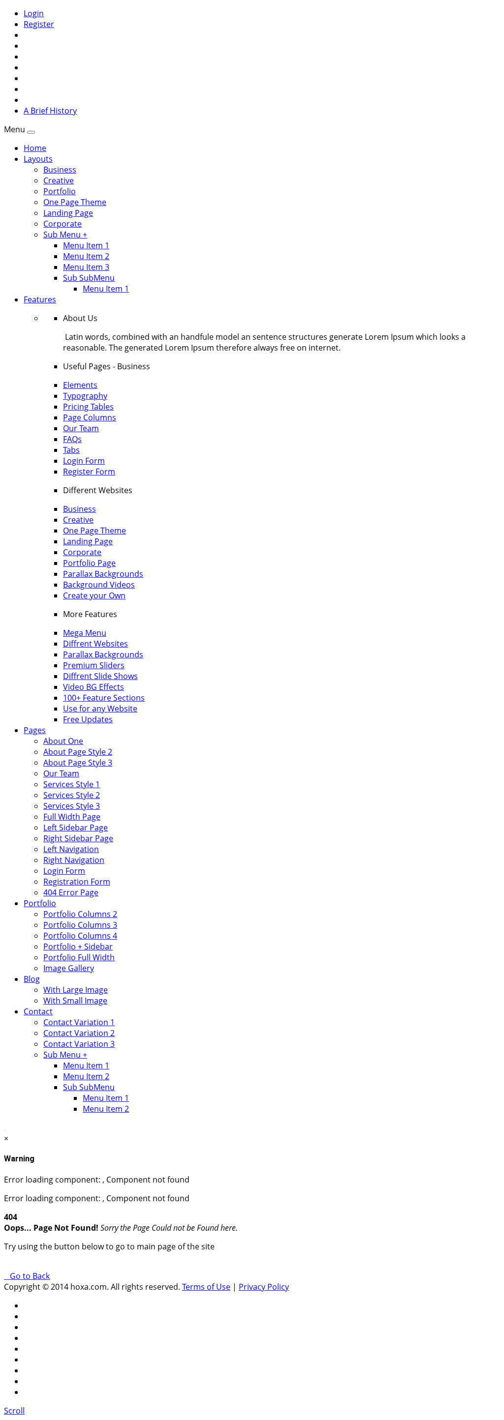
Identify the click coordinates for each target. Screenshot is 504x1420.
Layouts (38, 158)
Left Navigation (71, 849)
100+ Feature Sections (104, 697)
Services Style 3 (71, 805)
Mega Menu (84, 632)
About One (63, 741)
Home (35, 148)
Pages (35, 730)
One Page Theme (74, 202)
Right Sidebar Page (78, 838)
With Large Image (75, 989)
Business (59, 169)
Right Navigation (73, 860)
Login (34, 13)
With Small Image (75, 1000)
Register (39, 24)
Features (40, 299)
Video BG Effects (93, 686)
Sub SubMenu (89, 277)
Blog (32, 979)
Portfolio (59, 191)
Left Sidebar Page (75, 827)
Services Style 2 (71, 795)
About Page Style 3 (77, 762)
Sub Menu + (65, 234)
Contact (38, 1011)
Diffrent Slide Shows (100, 676)
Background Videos (99, 584)
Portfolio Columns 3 (80, 924)
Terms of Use (206, 1286)
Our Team (81, 428)
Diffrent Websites (95, 643)
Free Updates (88, 719)
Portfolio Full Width (79, 957)
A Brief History (50, 110)
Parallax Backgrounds (103, 573)
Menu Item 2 (86, 256)
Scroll (14, 1410)
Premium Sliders (94, 665)
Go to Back (28, 1276)
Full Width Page (71, 816)
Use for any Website (100, 708)
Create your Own (94, 595)
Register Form (89, 471)
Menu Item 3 (86, 267)
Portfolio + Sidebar (78, 946)
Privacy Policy (264, 1286)
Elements (80, 385)
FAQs (72, 439)
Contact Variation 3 (79, 1043)
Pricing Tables (88, 406)
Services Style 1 (71, 784)
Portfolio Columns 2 (80, 914)
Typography (85, 395)
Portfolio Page (89, 563)
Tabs (71, 449)
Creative (58, 180)
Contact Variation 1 (79, 1022)
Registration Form (76, 881)
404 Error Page (70, 892)
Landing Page (68, 212)
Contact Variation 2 (79, 1033)
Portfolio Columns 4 (80, 935)
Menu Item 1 (86, 245)
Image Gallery (68, 968)
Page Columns (89, 417)
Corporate (62, 223)
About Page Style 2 (77, 751)
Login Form (84, 460)
